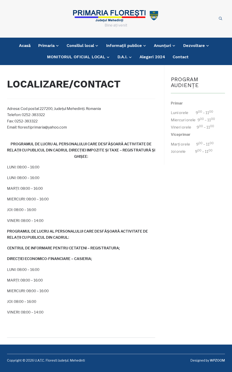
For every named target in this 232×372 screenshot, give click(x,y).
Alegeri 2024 (152, 56)
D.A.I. (122, 56)
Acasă (25, 45)
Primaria (46, 45)
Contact (180, 56)
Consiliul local (80, 45)
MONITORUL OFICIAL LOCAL (76, 56)
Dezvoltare (194, 45)
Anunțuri (162, 45)
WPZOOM (217, 360)
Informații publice (124, 45)
